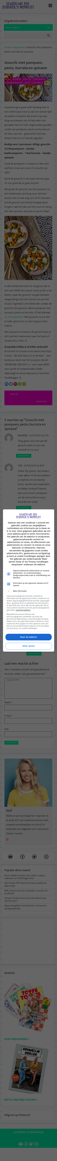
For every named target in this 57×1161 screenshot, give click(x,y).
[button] (29, 591)
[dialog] (28, 580)
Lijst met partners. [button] (23, 610)
